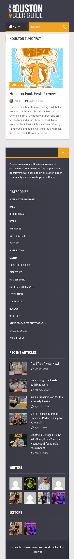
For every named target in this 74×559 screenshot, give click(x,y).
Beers (12, 221)
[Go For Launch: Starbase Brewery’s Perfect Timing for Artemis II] (18, 418)
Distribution (16, 250)
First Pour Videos (19, 265)
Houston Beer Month (22, 286)
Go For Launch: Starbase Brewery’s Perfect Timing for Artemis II (47, 418)
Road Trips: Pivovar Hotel (45, 363)
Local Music (16, 301)
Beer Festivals (17, 214)
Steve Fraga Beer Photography (27, 323)
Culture (16, 84)
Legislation (16, 294)
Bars (12, 206)
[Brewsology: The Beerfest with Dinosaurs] (18, 385)
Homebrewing (17, 279)
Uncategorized (18, 330)
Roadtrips (15, 316)
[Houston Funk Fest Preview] (37, 67)
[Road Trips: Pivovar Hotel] (18, 368)
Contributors (17, 235)
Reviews (14, 308)
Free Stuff (15, 272)
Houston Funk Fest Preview (32, 93)
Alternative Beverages (22, 199)
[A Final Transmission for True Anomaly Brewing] (18, 402)
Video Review (16, 337)
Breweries (15, 228)
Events (13, 257)
